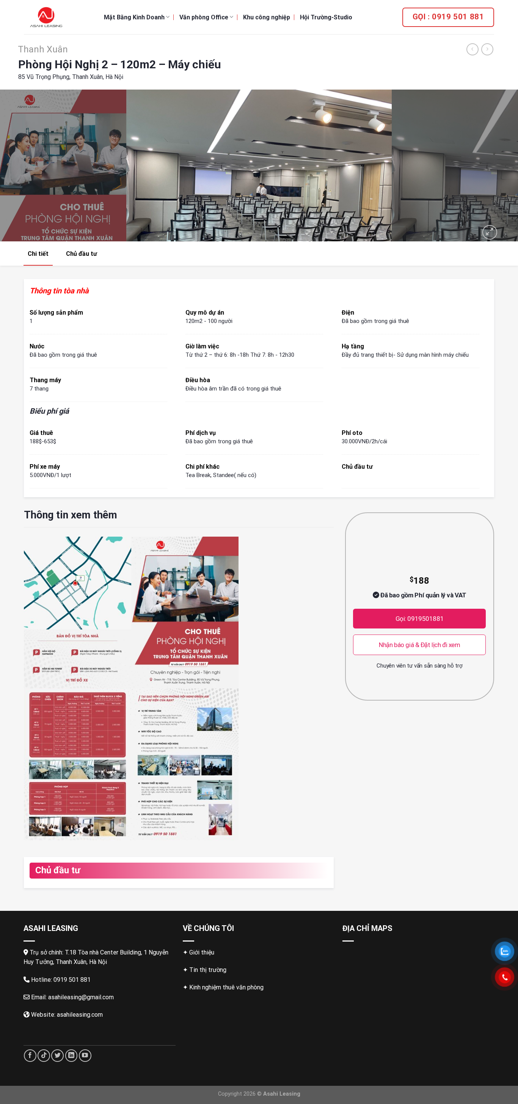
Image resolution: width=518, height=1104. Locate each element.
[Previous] (20, 165)
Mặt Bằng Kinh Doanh (134, 17)
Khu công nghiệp (266, 17)
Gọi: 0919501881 (420, 618)
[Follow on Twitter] (57, 1055)
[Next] (498, 165)
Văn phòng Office (203, 17)
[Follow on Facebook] (30, 1055)
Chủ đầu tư (81, 253)
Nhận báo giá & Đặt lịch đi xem (419, 645)
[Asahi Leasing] (58, 17)
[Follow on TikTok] (44, 1055)
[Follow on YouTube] (85, 1055)
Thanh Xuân (43, 49)
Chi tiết (38, 253)
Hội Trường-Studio (326, 17)
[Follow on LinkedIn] (71, 1055)
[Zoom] (489, 232)
